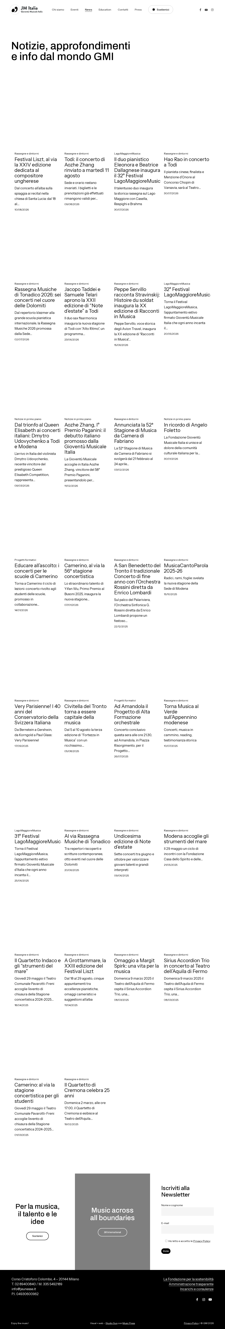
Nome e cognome (172, 1205)
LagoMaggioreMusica (127, 153)
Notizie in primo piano (27, 419)
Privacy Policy (201, 1241)
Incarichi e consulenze (196, 1289)
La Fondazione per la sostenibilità (188, 1279)
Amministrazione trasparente (191, 1284)
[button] (37, 1236)
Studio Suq (111, 1323)
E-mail (165, 1223)
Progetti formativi (25, 559)
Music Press (129, 1323)
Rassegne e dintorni (26, 153)
